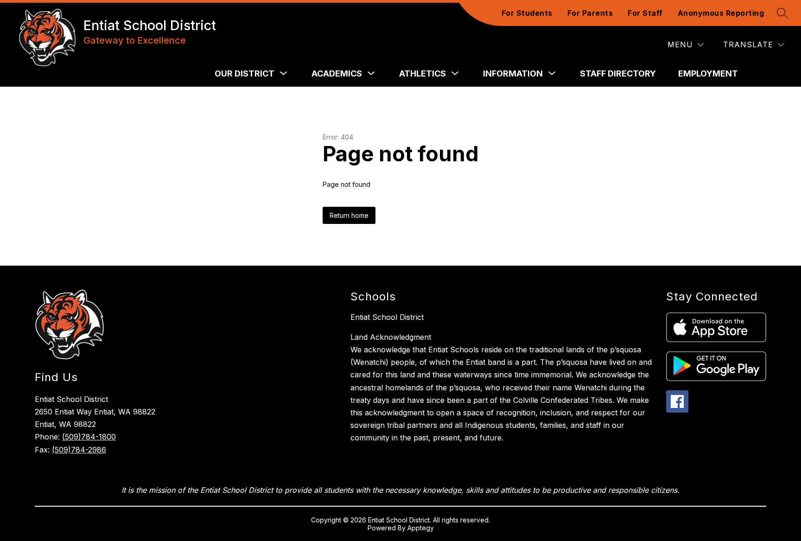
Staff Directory (618, 73)
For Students (527, 13)
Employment (708, 73)
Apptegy (420, 528)
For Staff (645, 13)
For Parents (590, 13)
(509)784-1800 (89, 436)
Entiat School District (387, 317)
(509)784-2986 (79, 449)
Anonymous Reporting (721, 13)
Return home (349, 215)
